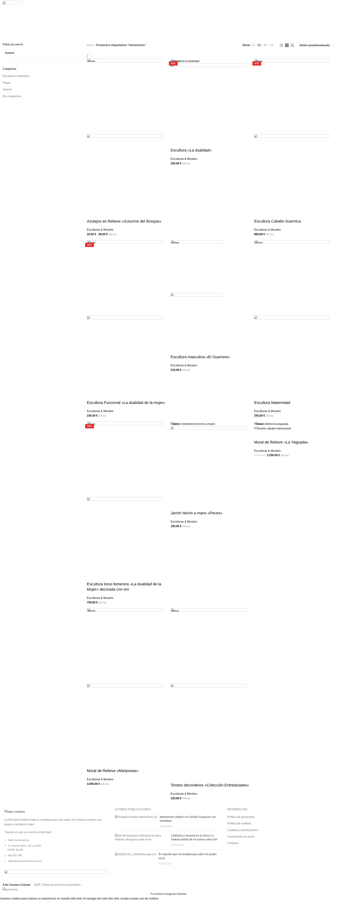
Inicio (90, 45)
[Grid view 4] (292, 45)
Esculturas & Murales (16, 76)
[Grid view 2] (281, 45)
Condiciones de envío (241, 836)
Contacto (233, 843)
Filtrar (9, 53)
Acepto (7, 904)
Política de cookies (239, 823)
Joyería (7, 89)
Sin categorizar (12, 96)
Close (91, 61)
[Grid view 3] (287, 45)
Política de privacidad (240, 816)
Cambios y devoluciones (242, 830)
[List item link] (56, 852)
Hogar (6, 82)
